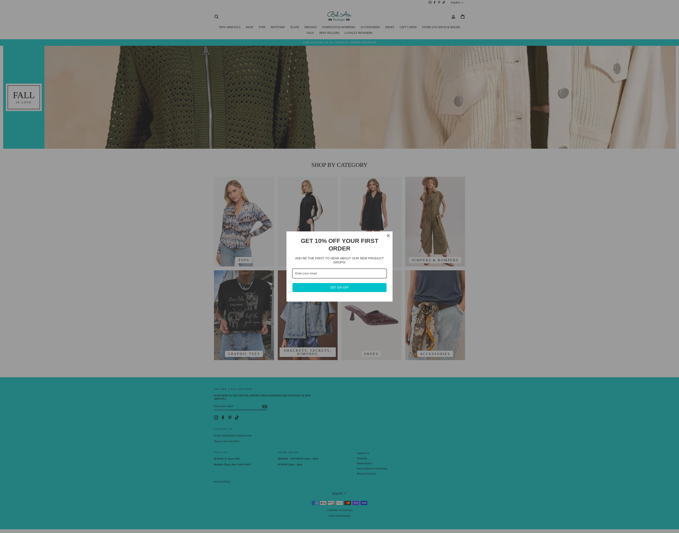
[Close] (388, 235)
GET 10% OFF (339, 287)
